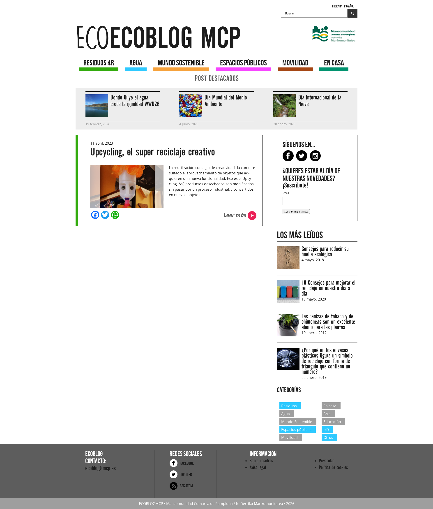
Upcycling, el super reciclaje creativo (152, 152)
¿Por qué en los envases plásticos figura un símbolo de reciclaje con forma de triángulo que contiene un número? (327, 361)
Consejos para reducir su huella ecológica (325, 252)
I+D (326, 429)
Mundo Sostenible (296, 421)
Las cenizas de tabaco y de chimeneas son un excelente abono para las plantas (328, 322)
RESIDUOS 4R (98, 62)
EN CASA (334, 62)
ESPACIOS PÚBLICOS (243, 62)
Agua (285, 413)
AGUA (135, 62)
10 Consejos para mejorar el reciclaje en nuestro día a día (328, 288)
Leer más (235, 215)
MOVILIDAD (295, 62)
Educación (332, 421)
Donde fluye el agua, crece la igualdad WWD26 (135, 100)
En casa (329, 405)
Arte (327, 413)
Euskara (337, 6)
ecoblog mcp (158, 38)
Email (286, 192)
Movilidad (289, 437)
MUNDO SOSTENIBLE (181, 62)
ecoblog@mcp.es (100, 468)
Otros (328, 437)
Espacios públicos (296, 429)
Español (349, 6)
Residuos (289, 405)
